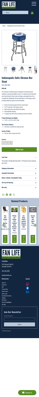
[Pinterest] (10, 194)
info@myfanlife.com (7, 275)
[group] (19, 225)
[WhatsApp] (3, 194)
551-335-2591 (6, 271)
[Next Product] (35, 225)
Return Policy (5, 291)
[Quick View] (5, 209)
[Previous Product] (3, 225)
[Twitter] (14, 194)
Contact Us (4, 285)
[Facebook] (6, 194)
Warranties (4, 300)
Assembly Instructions (6, 296)
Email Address (8, 316)
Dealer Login (4, 294)
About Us (4, 283)
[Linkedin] (27, 292)
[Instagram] (27, 284)
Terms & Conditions (6, 302)
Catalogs (4, 298)
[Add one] (11, 143)
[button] (32, 12)
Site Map (4, 304)
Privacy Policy (5, 289)
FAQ (2, 287)
